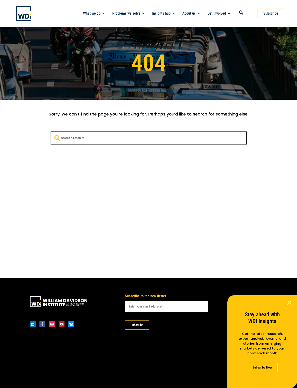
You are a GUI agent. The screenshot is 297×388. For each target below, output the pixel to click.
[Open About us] (198, 13)
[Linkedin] (33, 324)
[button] (289, 303)
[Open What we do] (103, 13)
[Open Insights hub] (173, 13)
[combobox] (149, 137)
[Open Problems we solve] (143, 13)
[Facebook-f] (42, 324)
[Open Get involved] (229, 13)
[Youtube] (62, 324)
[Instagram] (52, 324)
